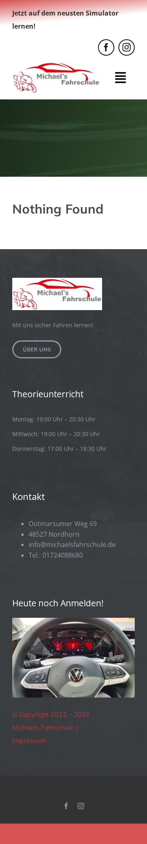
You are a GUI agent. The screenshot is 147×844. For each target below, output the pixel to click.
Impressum (29, 740)
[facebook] (106, 47)
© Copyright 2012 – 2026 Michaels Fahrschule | (51, 720)
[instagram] (126, 47)
